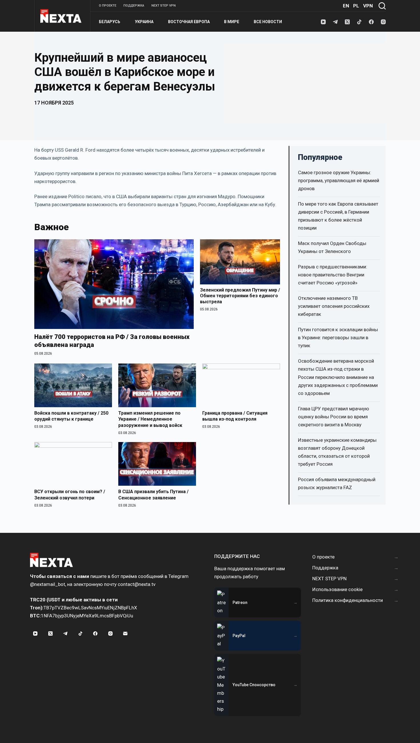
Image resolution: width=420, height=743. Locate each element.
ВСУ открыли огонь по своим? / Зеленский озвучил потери (69, 495)
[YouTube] (323, 21)
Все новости (268, 21)
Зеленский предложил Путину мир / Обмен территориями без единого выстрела (240, 296)
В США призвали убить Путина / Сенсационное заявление (153, 495)
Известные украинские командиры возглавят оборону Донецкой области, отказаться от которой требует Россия (337, 452)
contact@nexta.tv (136, 584)
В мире (231, 21)
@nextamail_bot (47, 584)
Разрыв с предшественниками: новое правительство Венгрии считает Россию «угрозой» (332, 275)
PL (356, 6)
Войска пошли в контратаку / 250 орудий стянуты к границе (71, 416)
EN (346, 6)
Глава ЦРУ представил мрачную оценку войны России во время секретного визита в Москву (333, 416)
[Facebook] (371, 21)
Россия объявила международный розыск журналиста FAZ (336, 483)
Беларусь (109, 21)
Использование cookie (337, 589)
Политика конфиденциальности (347, 600)
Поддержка (133, 5)
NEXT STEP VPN (163, 5)
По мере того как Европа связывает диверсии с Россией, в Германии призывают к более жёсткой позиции (338, 216)
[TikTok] (359, 21)
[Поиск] (382, 5)
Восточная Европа (189, 21)
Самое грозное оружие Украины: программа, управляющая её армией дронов (338, 180)
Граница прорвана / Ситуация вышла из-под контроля (234, 416)
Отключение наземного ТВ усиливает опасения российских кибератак (333, 306)
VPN (368, 6)
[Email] (125, 633)
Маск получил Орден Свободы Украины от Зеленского (332, 247)
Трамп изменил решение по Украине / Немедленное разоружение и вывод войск (150, 419)
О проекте (107, 5)
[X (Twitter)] (347, 21)
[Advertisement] (305, 83)
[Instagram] (383, 21)
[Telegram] (335, 21)
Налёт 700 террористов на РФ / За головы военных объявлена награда (111, 340)
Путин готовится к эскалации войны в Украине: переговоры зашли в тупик (338, 337)
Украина (144, 21)
